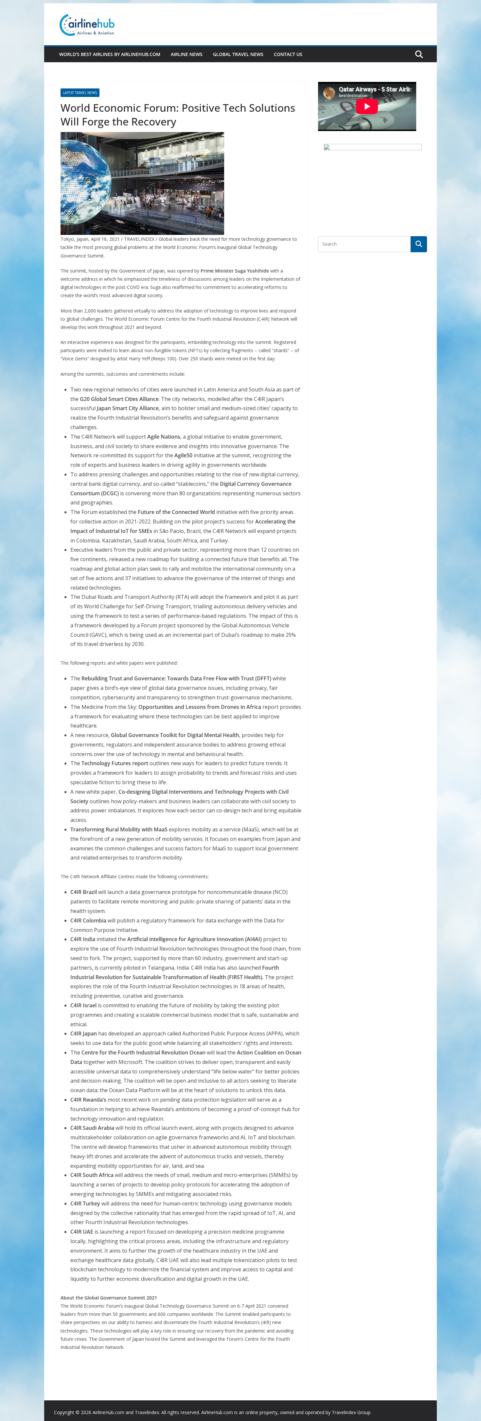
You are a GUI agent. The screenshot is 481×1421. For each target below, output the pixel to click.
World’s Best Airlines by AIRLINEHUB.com (109, 54)
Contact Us (288, 54)
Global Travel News (238, 54)
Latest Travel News (80, 92)
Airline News (187, 54)
